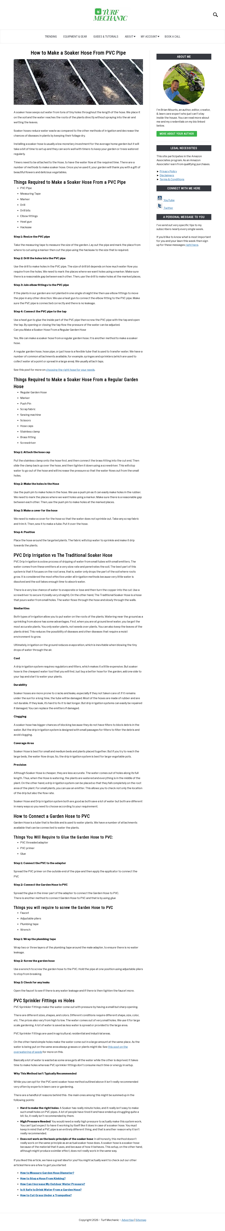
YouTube (169, 200)
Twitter (168, 208)
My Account (149, 36)
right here (191, 244)
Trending (51, 36)
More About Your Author (177, 133)
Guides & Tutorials (105, 36)
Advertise (128, 1220)
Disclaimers (167, 175)
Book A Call (172, 36)
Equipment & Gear (75, 36)
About (129, 36)
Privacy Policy (168, 171)
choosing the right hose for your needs (70, 369)
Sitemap (141, 1220)
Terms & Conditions (172, 179)
